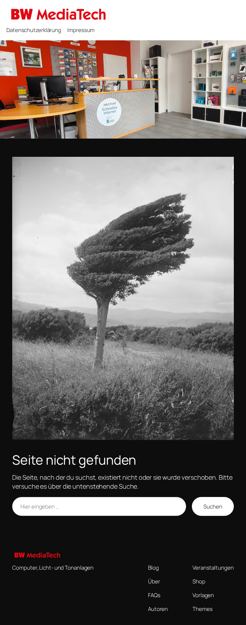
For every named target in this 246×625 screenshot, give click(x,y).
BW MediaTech (136, 13)
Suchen (212, 506)
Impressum (80, 30)
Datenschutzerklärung (33, 30)
